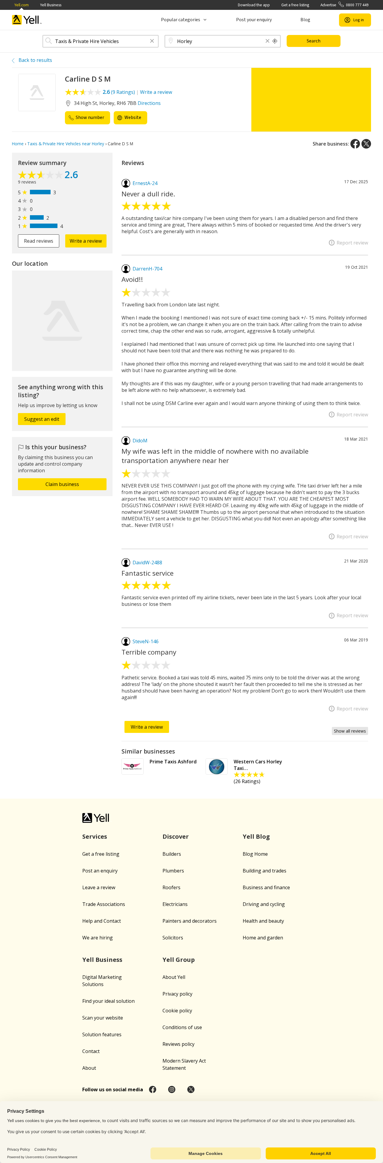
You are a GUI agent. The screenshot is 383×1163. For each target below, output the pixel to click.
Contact (91, 1051)
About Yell (173, 977)
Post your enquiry (254, 19)
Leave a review (98, 887)
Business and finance (266, 887)
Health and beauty (263, 921)
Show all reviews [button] (350, 731)
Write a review (156, 92)
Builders (171, 854)
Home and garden (263, 937)
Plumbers (173, 870)
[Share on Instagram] (171, 1089)
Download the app (254, 5)
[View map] (62, 320)
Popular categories (180, 19)
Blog (305, 19)
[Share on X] (366, 144)
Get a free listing (295, 5)
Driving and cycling (264, 904)
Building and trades (264, 870)
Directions (149, 103)
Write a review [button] (86, 241)
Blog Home (255, 854)
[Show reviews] (41, 175)
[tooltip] (275, 41)
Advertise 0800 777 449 (344, 5)
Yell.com (21, 5)
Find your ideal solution (108, 1001)
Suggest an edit (41, 419)
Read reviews (38, 241)
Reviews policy (178, 1044)
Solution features (101, 1034)
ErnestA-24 (145, 183)
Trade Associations (103, 904)
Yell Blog (256, 836)
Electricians (175, 904)
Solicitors (172, 937)
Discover (175, 836)
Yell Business (50, 5)
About (89, 1068)
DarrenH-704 (147, 268)
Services (94, 836)
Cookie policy (177, 1010)
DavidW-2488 (147, 562)
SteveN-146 (146, 641)
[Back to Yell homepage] (27, 20)
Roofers (171, 887)
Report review (352, 242)
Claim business (62, 484)
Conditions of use (182, 1027)
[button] (152, 41)
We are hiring (97, 937)
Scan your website (102, 1017)
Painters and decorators (189, 921)
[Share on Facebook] (355, 144)
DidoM (140, 440)
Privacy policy (177, 994)
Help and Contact (101, 921)
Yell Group (178, 960)
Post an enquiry (100, 870)
